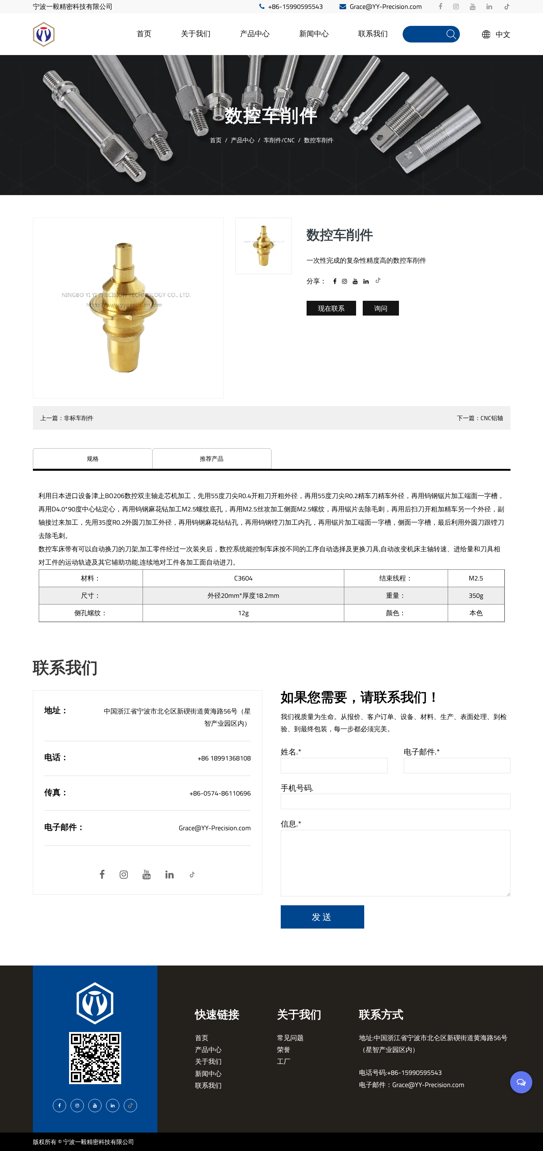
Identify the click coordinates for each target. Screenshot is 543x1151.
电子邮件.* (422, 752)
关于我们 (196, 33)
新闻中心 (314, 33)
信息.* (291, 824)
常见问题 (290, 1038)
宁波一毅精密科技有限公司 (73, 6)
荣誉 (283, 1049)
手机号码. (297, 788)
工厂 (283, 1061)
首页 (144, 33)
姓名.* (291, 752)
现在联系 (331, 308)
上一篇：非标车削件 (66, 417)
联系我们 (373, 33)
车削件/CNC (279, 140)
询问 (380, 308)
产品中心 (255, 33)
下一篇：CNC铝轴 (480, 417)
